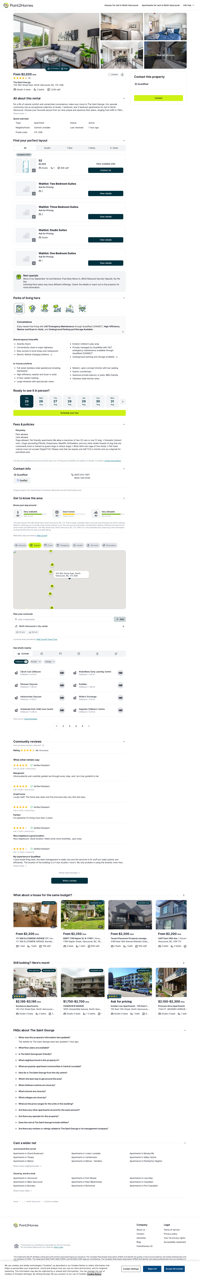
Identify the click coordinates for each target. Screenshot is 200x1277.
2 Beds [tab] (91, 148)
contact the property (112, 461)
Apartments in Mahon (23, 1161)
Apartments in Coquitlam (141, 1182)
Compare (114, 74)
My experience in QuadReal (26, 856)
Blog (139, 1242)
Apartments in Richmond (83, 1185)
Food (50, 545)
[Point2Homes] (26, 1225)
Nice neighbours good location (28, 835)
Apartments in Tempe (23, 1157)
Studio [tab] (47, 148)
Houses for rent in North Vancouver (121, 5)
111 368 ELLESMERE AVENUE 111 (35, 938)
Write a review (70, 880)
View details (106, 193)
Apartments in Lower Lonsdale (85, 1153)
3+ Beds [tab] (114, 148)
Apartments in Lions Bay (141, 1178)
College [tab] (49, 662)
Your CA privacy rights (174, 1238)
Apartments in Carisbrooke (84, 1157)
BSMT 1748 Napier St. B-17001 (82, 938)
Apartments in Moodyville (142, 1153)
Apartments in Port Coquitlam (144, 1185)
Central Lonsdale (51, 1201)
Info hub (187, 5)
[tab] (19, 308)
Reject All (152, 1269)
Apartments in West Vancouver (28, 1182)
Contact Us (105, 170)
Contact (158, 98)
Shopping (64, 545)
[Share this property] (122, 74)
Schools (22, 545)
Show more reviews (68, 872)
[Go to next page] (89, 726)
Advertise (141, 1238)
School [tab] (36, 662)
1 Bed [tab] (69, 148)
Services (94, 545)
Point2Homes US (145, 1246)
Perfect (16, 815)
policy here (58, 1247)
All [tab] (25, 148)
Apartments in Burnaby (24, 1185)
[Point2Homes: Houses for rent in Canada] (19, 5)
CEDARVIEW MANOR (73, 1006)
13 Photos (54, 69)
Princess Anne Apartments (171, 1006)
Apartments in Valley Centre (143, 1157)
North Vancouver (33, 1201)
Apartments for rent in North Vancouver (161, 5)
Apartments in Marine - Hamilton (86, 1161)
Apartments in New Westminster (86, 1182)
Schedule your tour (69, 413)
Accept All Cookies (174, 1269)
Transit (37, 545)
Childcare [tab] (21, 662)
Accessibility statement (175, 1242)
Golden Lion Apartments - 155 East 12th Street (130, 1006)
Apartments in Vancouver (25, 1178)
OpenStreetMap (30, 719)
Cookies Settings (131, 1269)
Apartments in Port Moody (83, 1178)
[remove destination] (123, 626)
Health (80, 545)
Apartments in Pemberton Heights (146, 1161)
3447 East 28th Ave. (175, 938)
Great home (19, 794)
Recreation (111, 545)
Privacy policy (170, 1234)
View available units (105, 163)
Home (15, 1201)
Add (122, 619)
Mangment (18, 773)
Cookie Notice (94, 1274)
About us (141, 1229)
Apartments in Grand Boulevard (28, 1153)
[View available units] (26, 165)
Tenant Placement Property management (130, 938)
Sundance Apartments (27, 1006)
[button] (51, 573)
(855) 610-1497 (82, 474)
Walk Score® (42, 535)
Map (66, 69)
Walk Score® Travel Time (47, 639)
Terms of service (172, 1229)
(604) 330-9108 (82, 478)
